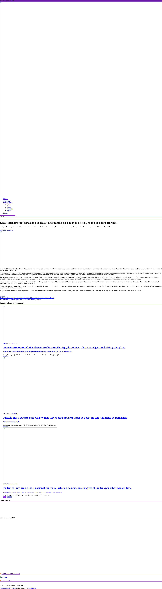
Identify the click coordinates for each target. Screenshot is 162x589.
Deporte (9, 210)
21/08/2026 (6, 483)
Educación (9, 208)
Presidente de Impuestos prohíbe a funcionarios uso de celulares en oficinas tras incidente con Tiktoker (27, 298)
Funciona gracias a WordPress (8, 588)
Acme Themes (32, 588)
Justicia (9, 211)
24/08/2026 (6, 343)
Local (4, 198)
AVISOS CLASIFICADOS (11, 574)
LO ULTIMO (6, 580)
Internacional (6, 201)
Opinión (5, 213)
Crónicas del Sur (7, 202)
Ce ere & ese (9, 230)
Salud (8, 204)
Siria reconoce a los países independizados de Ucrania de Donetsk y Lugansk (20, 299)
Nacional (5, 199)
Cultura (9, 207)
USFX (8, 205)
